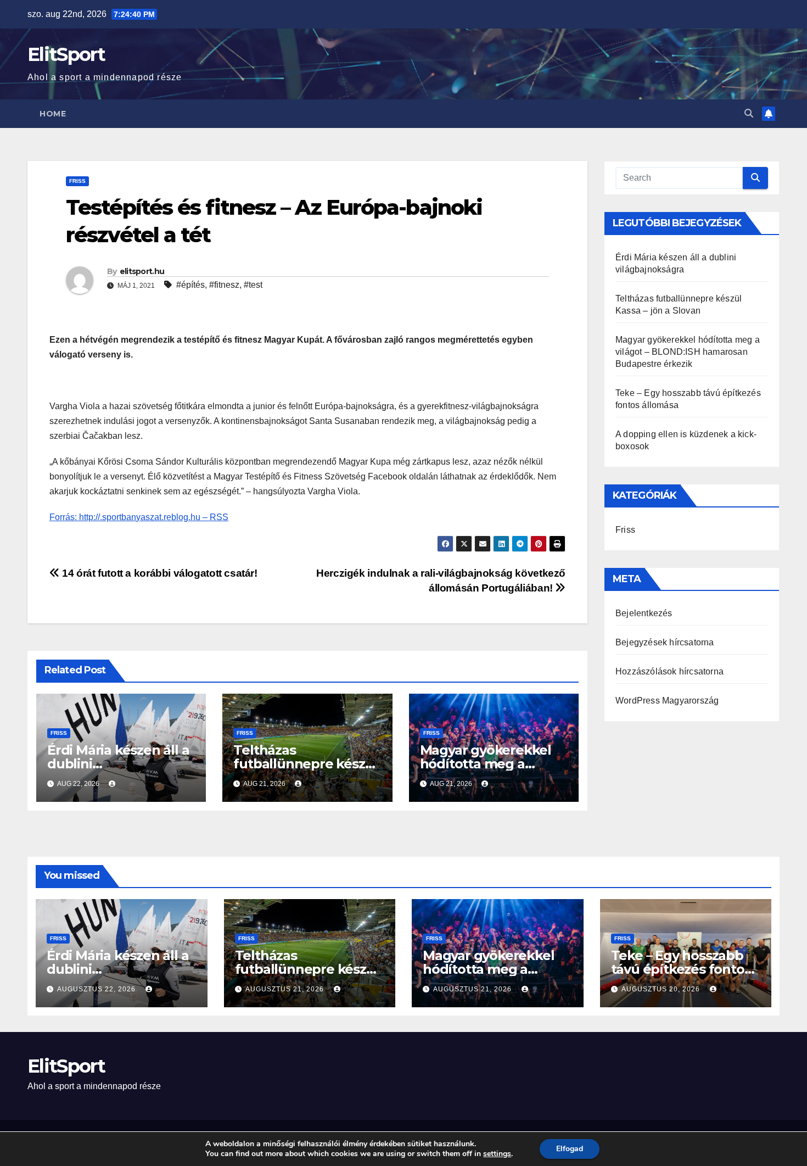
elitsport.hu (142, 271)
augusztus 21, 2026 (285, 989)
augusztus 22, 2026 (97, 989)
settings (497, 1154)
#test (253, 284)
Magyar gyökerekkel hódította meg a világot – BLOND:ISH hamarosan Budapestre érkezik (687, 352)
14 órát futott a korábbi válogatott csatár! (158, 573)
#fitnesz (224, 284)
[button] (748, 113)
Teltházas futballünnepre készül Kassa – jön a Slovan (305, 763)
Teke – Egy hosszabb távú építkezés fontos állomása (681, 969)
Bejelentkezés (643, 613)
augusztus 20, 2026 (661, 989)
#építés (190, 284)
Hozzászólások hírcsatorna (669, 671)
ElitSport (66, 54)
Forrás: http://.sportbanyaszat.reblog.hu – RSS (138, 517)
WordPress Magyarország (667, 700)
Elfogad (569, 1148)
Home (53, 114)
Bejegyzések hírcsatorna (664, 642)
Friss (77, 181)
